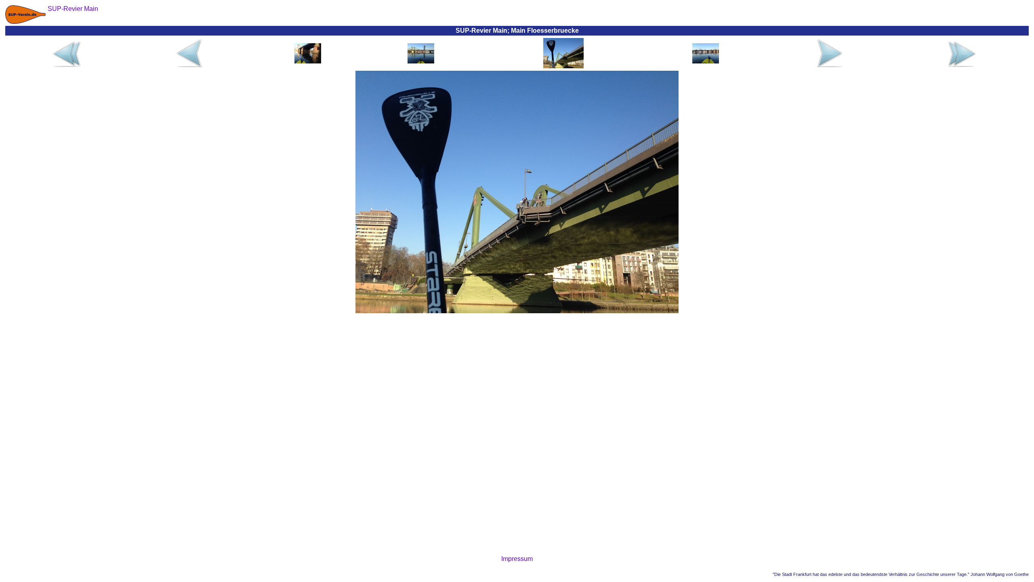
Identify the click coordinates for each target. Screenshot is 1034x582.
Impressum (517, 558)
